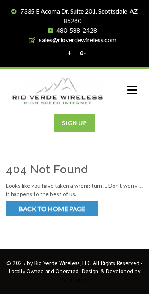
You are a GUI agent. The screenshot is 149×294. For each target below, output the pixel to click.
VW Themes (74, 279)
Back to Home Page (52, 208)
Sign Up (74, 123)
